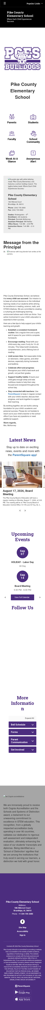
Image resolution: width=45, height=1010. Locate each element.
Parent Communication (19, 741)
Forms (14, 732)
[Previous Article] (20, 510)
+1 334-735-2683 (26, 914)
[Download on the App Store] (22, 999)
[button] (34, 3)
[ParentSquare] (23, 986)
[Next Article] (25, 510)
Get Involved (17, 749)
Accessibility (22, 931)
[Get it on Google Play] (22, 992)
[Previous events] (5, 597)
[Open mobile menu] (4, 3)
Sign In (22, 935)
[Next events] (40, 597)
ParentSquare (14, 394)
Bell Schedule (18, 724)
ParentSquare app (24, 455)
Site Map (22, 927)
